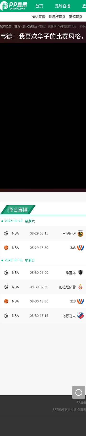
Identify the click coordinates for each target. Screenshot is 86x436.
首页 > (18, 26)
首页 (39, 6)
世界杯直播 (57, 16)
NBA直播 (38, 16)
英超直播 (75, 16)
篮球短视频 (29, 26)
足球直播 (62, 6)
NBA (15, 233)
